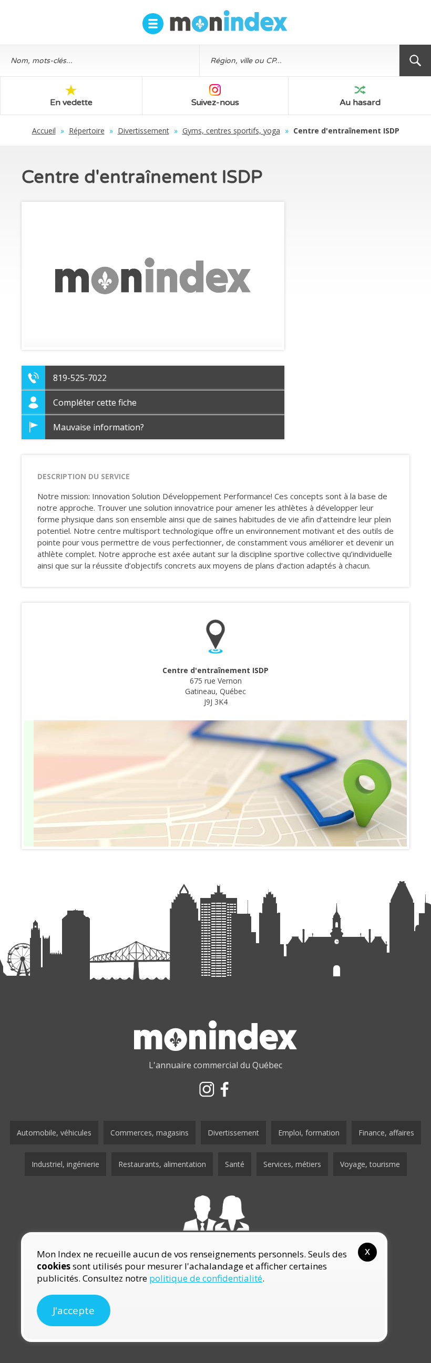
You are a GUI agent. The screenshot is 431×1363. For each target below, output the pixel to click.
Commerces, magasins (149, 1133)
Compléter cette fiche (95, 402)
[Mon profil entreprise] (215, 1223)
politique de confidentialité (205, 1278)
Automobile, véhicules (54, 1133)
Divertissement (143, 131)
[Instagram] (206, 1089)
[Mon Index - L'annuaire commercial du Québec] (228, 21)
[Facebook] (224, 1089)
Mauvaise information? (98, 427)
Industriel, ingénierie (65, 1164)
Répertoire (87, 131)
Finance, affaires (386, 1133)
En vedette (71, 102)
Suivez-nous (215, 102)
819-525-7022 (80, 378)
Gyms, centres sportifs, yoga (231, 131)
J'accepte (74, 1310)
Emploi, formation (309, 1133)
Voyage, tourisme (370, 1164)
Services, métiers (292, 1164)
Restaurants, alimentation (162, 1164)
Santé (234, 1164)
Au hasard (360, 102)
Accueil (44, 131)
